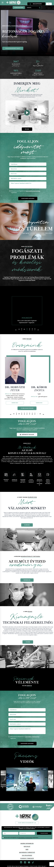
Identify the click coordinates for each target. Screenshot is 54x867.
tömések (21, 398)
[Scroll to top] (50, 852)
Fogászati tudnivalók (27, 858)
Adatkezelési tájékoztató (27, 852)
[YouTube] (29, 862)
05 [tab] (29, 329)
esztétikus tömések (42, 396)
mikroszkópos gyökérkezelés (43, 398)
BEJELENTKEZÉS (37, 3)
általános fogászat (18, 396)
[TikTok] (33, 862)
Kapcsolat (27, 846)
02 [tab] (21, 329)
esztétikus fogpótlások (12, 398)
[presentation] (27, 301)
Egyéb (14, 393)
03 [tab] (24, 329)
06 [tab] (32, 329)
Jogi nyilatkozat (27, 855)
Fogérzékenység (27, 318)
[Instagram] (21, 862)
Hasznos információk (27, 843)
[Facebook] (25, 862)
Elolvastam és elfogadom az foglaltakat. (21, 837)
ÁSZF (27, 849)
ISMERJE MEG (15, 403)
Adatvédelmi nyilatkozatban (33, 191)
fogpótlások (32, 398)
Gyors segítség (18, 7)
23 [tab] (28, 414)
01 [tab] (19, 329)
